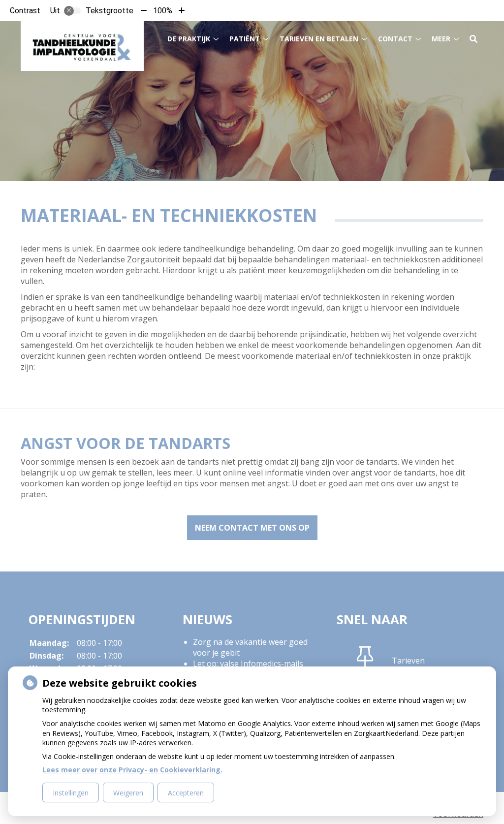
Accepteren (186, 792)
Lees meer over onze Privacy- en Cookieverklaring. (132, 769)
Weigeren (128, 792)
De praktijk (188, 38)
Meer (441, 38)
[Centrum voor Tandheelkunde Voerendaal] (82, 46)
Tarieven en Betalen (319, 38)
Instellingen (71, 792)
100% (162, 10)
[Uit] (72, 10)
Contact (395, 38)
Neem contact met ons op (252, 527)
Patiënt (244, 38)
